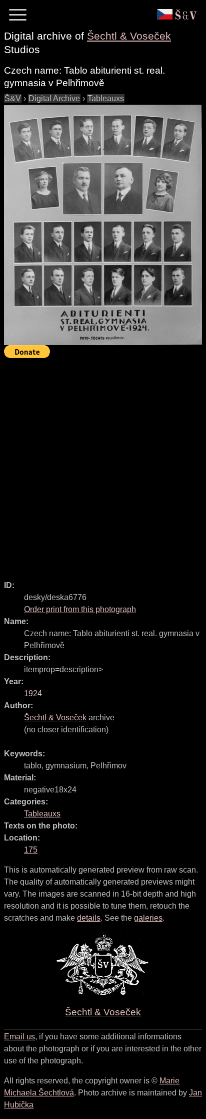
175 (31, 850)
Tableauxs (106, 98)
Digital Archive (54, 98)
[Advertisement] (103, 465)
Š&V (12, 98)
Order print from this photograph (80, 609)
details (88, 918)
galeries (148, 918)
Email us (19, 1036)
